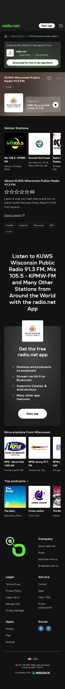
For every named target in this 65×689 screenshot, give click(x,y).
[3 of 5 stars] (16, 192)
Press (41, 553)
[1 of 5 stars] (6, 192)
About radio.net (46, 546)
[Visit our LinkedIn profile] (41, 628)
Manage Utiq (13, 604)
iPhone (9, 629)
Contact (42, 584)
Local (9, 87)
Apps (41, 591)
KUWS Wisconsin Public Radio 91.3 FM (38, 107)
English (10, 225)
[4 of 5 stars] (21, 192)
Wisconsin (39, 225)
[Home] (5, 36)
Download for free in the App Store (33, 63)
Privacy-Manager (15, 610)
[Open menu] (60, 26)
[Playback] (55, 105)
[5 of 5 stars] (26, 192)
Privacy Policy (13, 591)
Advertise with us (47, 559)
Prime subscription (45, 606)
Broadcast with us (48, 566)
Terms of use (13, 584)
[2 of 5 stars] (11, 192)
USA (52, 225)
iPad (8, 635)
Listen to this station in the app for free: (29, 45)
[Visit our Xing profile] (48, 628)
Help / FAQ (44, 597)
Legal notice (12, 597)
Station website (12, 215)
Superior (23, 225)
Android (10, 642)
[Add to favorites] (49, 78)
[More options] (59, 78)
